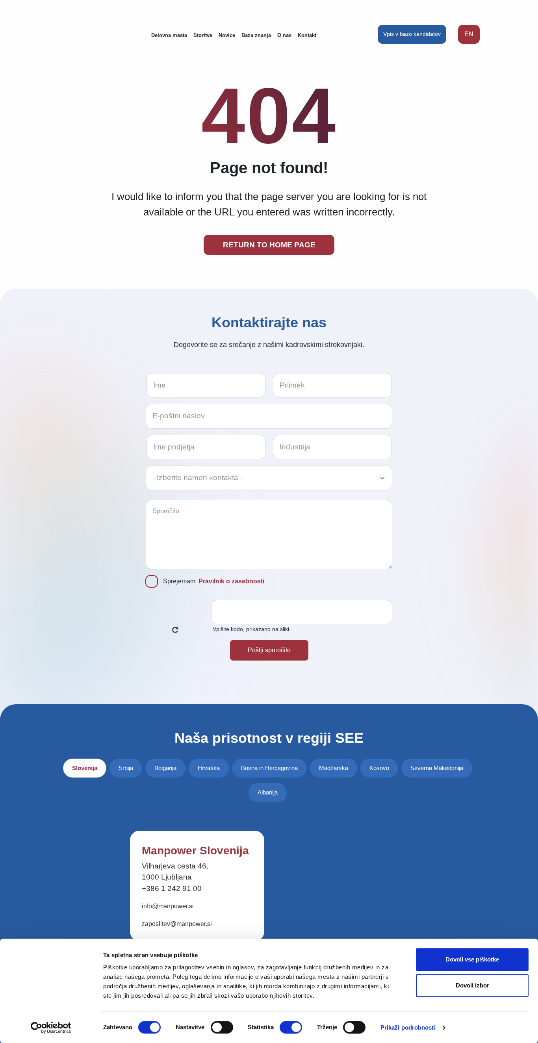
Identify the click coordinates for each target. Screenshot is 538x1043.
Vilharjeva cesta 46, (175, 866)
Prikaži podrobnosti (408, 1027)
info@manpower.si (168, 906)
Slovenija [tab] (84, 768)
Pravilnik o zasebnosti (231, 581)
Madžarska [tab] (333, 768)
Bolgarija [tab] (165, 768)
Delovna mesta (169, 35)
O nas (284, 35)
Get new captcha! (175, 630)
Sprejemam (213, 581)
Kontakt (307, 35)
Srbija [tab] (126, 768)
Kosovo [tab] (379, 768)
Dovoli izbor (472, 985)
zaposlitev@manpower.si (177, 924)
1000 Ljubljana (167, 877)
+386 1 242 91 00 (172, 888)
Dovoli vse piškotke (472, 959)
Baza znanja (256, 35)
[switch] (222, 1027)
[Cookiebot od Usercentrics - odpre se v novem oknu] (51, 1028)
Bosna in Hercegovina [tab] (269, 768)
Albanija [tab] (268, 792)
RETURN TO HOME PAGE (269, 245)
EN (468, 34)
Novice (227, 35)
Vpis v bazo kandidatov (412, 34)
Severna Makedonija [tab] (436, 768)
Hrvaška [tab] (209, 768)
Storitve (202, 35)
